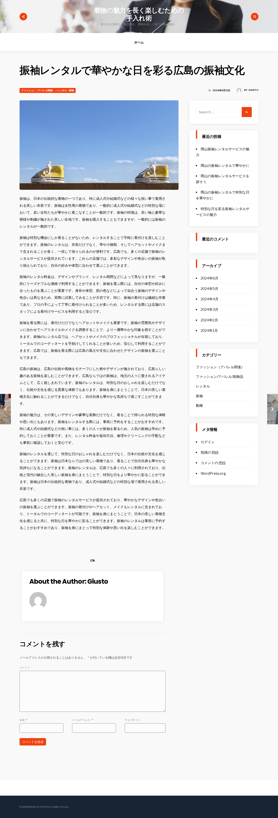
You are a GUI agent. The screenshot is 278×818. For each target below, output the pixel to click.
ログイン (208, 442)
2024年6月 (209, 278)
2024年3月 (209, 309)
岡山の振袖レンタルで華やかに (225, 166)
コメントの (213, 463)
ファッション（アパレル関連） (38, 90)
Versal (64, 806)
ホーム (139, 42)
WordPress (44, 806)
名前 (23, 720)
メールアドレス (82, 720)
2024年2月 (209, 320)
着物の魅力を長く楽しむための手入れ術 (139, 14)
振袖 (71, 90)
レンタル (62, 90)
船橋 (199, 405)
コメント (25, 667)
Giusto (253, 90)
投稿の (209, 452)
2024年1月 (209, 331)
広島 (92, 560)
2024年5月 (209, 289)
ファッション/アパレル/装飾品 (219, 377)
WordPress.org (213, 473)
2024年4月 (209, 299)
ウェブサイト (132, 720)
